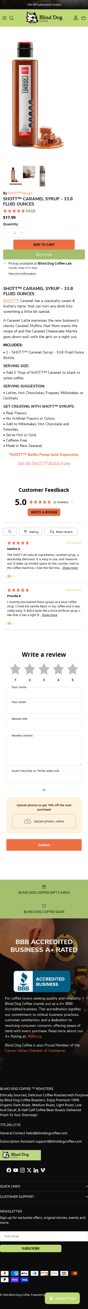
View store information (22, 273)
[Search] (13, 18)
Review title (19, 719)
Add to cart (44, 244)
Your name (19, 687)
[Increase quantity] (23, 232)
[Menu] (4, 18)
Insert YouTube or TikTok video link (35, 771)
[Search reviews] (10, 532)
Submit (44, 845)
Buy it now (44, 254)
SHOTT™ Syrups (20, 193)
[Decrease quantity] (6, 232)
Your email (19, 702)
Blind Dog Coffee (19, 1295)
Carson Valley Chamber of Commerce (35, 1050)
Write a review (44, 512)
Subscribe (31, 1248)
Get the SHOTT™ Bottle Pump (44, 463)
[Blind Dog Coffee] (44, 18)
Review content (22, 735)
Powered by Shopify (43, 1295)
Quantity (10, 224)
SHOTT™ (11, 300)
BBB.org (34, 1036)
